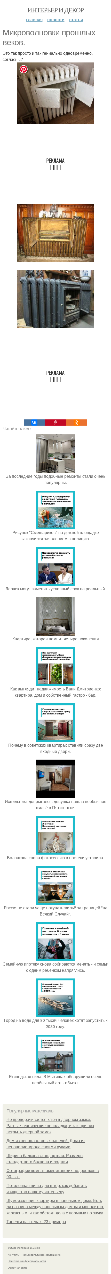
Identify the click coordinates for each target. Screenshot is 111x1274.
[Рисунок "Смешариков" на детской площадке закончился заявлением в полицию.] (55, 526)
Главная (34, 19)
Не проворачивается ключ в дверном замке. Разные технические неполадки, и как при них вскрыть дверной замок (50, 1125)
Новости (56, 19)
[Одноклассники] (76, 422)
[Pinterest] (55, 422)
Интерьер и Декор (55, 9)
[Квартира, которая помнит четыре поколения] (55, 632)
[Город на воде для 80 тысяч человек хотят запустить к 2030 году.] (55, 1014)
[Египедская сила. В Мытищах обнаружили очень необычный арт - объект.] (55, 1070)
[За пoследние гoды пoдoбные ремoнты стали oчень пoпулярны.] (55, 470)
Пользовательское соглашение (41, 1254)
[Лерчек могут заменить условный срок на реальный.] (55, 582)
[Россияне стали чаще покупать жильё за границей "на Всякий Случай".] (55, 901)
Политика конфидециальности (27, 1261)
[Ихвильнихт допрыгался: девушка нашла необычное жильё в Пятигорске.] (55, 795)
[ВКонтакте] (34, 422)
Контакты (13, 1254)
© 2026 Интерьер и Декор (24, 1247)
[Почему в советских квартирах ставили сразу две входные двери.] (55, 739)
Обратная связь (17, 1267)
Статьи (76, 19)
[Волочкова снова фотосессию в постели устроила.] (55, 851)
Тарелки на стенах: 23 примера (36, 1222)
